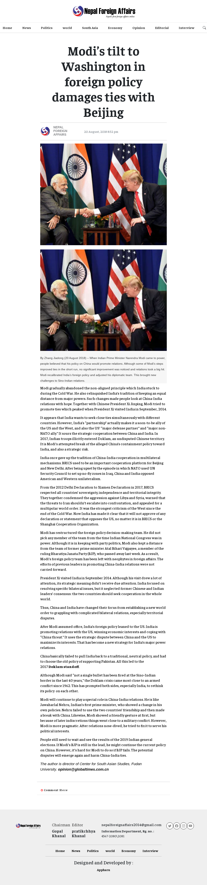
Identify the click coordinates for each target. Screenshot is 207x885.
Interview (186, 28)
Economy (115, 28)
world (67, 28)
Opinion (138, 28)
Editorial (162, 28)
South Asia (90, 28)
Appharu (103, 870)
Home (7, 28)
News (26, 28)
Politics (47, 28)
